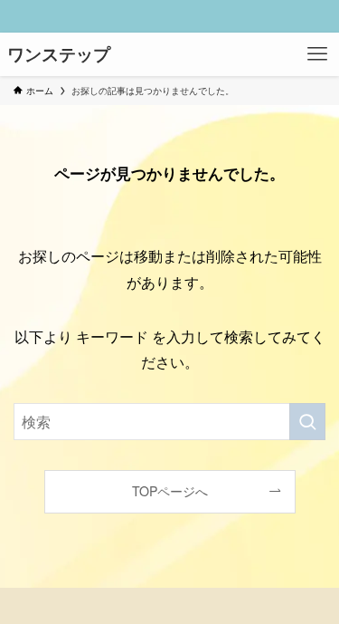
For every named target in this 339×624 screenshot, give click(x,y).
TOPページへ (170, 491)
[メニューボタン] (317, 54)
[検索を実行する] (307, 422)
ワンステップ (58, 54)
